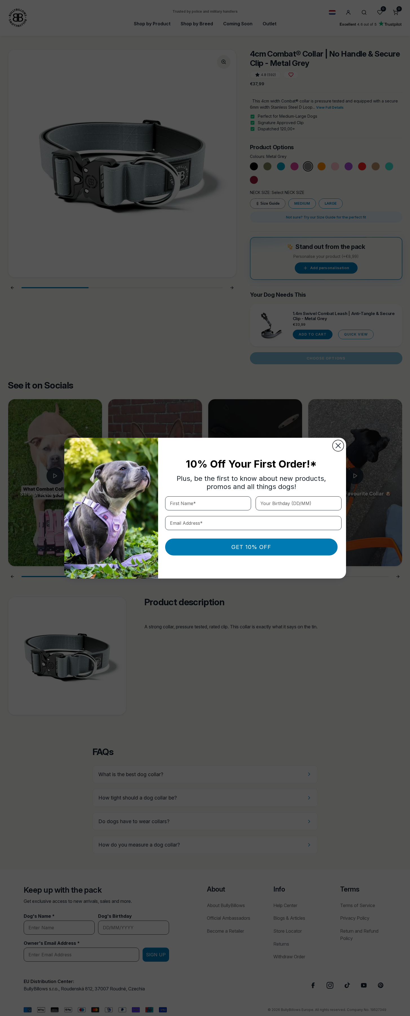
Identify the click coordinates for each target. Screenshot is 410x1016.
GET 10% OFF (251, 547)
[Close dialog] (338, 445)
